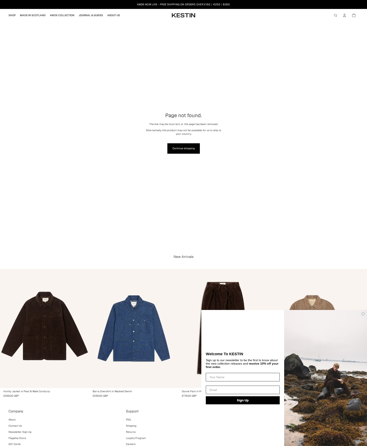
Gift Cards (14, 444)
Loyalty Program (136, 438)
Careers (131, 444)
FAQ (128, 419)
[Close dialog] (363, 314)
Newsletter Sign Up (19, 432)
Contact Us (15, 426)
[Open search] (335, 15)
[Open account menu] (344, 15)
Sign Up (243, 400)
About (12, 419)
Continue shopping (183, 148)
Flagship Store (17, 438)
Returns (131, 432)
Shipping (131, 426)
